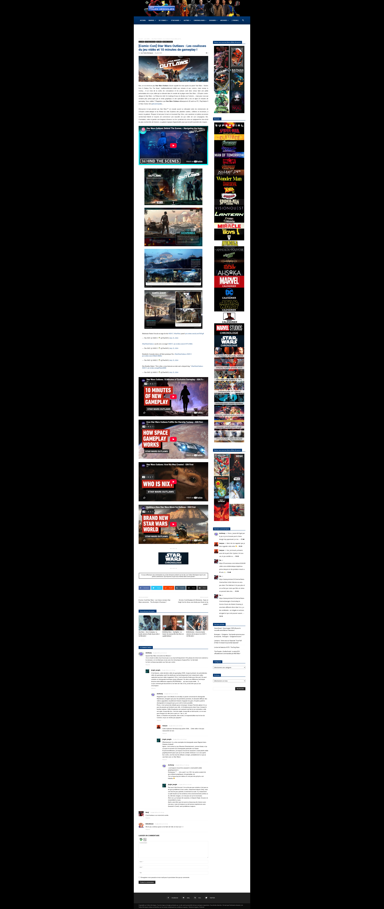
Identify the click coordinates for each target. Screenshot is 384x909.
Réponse (148, 664)
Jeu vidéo (147, 39)
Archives (223, 20)
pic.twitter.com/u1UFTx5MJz (183, 344)
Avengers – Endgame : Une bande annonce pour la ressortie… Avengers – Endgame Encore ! (229, 635)
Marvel (151, 20)
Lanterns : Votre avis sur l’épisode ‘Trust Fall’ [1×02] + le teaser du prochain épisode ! (228, 642)
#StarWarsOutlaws (148, 344)
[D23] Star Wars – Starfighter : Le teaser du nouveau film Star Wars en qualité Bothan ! (173, 634)
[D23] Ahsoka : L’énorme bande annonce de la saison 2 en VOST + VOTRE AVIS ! (196, 634)
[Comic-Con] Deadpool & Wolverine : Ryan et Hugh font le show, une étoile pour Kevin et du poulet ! (193, 602)
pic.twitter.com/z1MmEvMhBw (152, 356)
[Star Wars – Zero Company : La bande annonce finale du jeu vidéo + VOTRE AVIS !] (149, 622)
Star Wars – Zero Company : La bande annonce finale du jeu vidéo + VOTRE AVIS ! (149, 634)
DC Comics (162, 20)
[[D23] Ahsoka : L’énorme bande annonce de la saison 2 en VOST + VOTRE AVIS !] (197, 622)
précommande (156, 104)
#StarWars (177, 333)
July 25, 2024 (174, 338)
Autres (186, 20)
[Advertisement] (192, 31)
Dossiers (212, 20)
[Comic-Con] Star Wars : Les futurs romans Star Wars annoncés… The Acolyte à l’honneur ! (154, 601)
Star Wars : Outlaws (167, 41)
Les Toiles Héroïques (147, 53)
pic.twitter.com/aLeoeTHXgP (194, 333)
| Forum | (235, 20)
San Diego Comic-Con (150, 41)
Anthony (149, 653)
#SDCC (171, 333)
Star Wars (175, 20)
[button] (243, 20)
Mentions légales (193, 907)
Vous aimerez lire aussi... (147, 611)
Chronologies (199, 20)
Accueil (143, 20)
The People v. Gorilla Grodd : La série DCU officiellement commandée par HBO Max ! (227, 652)
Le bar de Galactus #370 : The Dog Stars (226, 647)
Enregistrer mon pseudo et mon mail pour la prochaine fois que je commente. (165, 877)
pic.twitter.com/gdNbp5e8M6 (157, 368)
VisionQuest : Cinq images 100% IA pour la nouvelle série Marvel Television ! (227, 629)
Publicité (202, 907)
